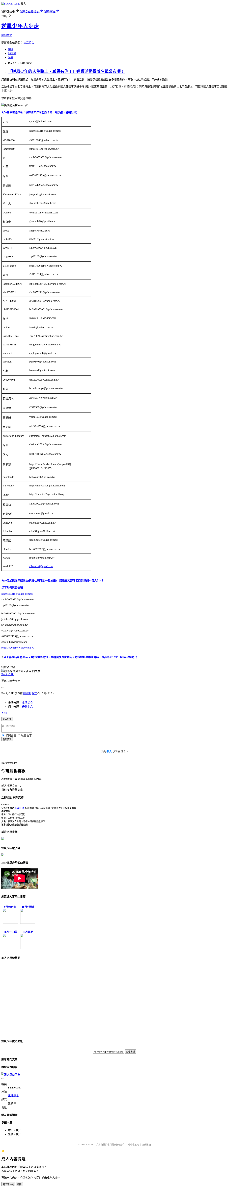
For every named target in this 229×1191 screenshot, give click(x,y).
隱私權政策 (133, 1144)
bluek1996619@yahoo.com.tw (17, 647)
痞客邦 (27, 693)
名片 (10, 57)
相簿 (10, 49)
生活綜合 (28, 42)
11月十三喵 (10, 932)
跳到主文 (6, 35)
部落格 (12, 53)
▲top (4, 712)
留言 (34, 693)
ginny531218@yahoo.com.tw (17, 593)
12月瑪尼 (27, 932)
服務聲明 (146, 1144)
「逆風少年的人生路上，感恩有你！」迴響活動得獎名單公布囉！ (66, 71)
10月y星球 (28, 906)
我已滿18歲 (8, 1184)
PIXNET (89, 1144)
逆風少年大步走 (20, 26)
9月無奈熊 (10, 906)
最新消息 (27, 706)
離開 (19, 1184)
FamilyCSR (7, 674)
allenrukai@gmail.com (41, 566)
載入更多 (7, 719)
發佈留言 (7, 739)
